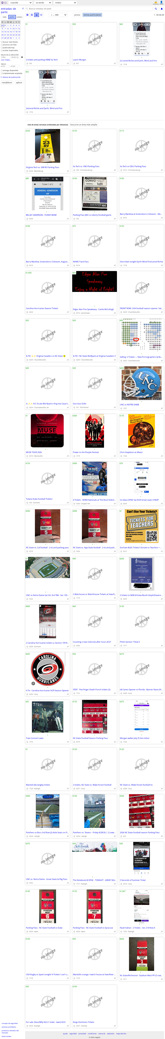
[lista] (27, 15)
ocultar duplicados (10, 50)
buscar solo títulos (10, 42)
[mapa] (41, 15)
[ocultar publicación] (67, 63)
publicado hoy (8, 47)
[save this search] (161, 9)
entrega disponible (10, 70)
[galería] (36, 15)
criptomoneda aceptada (12, 73)
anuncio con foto (9, 45)
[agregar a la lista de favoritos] (27, 63)
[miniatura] (32, 15)
